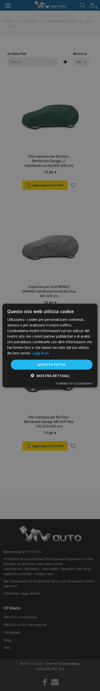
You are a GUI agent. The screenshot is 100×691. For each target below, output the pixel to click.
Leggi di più (40, 353)
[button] (50, 375)
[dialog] (49, 345)
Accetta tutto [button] (52, 364)
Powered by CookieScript (74, 383)
